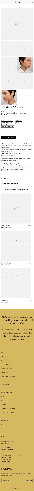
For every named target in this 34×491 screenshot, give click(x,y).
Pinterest (3, 429)
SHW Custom (5, 397)
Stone (3, 120)
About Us (4, 357)
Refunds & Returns (6, 365)
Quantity (18, 120)
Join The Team (5, 384)
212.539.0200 (5, 443)
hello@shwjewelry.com (7, 441)
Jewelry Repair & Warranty (8, 376)
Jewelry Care (4, 373)
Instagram (3, 425)
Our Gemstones (5, 401)
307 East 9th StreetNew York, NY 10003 (7, 449)
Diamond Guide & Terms (8, 409)
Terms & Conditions (6, 369)
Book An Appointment (7, 413)
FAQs (2, 380)
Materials (4, 124)
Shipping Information (7, 361)
